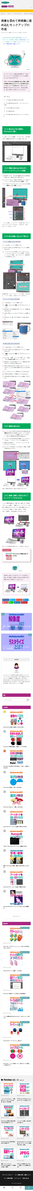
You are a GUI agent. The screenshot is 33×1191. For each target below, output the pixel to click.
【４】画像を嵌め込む (9, 111)
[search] (28, 699)
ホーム (4, 1188)
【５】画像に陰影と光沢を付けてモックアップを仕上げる (16, 115)
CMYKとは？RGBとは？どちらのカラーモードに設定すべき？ (24, 1099)
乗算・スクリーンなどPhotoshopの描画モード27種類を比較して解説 (8, 1165)
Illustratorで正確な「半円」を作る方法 (12, 787)
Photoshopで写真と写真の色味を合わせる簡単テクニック (8, 1121)
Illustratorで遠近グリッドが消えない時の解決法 (14, 993)
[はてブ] (26, 600)
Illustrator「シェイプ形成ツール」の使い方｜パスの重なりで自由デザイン (16, 1064)
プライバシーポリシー (7, 1174)
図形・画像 (22, 32)
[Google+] (19, 600)
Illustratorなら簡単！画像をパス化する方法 (13, 727)
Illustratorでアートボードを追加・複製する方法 (14, 887)
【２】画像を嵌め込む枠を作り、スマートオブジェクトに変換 (16, 104)
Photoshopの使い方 (18, 13)
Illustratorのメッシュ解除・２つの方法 (12, 970)
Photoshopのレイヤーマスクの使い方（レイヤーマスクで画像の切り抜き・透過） (24, 1143)
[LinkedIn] (17, 602)
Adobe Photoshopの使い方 (4, 6)
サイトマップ (17, 1178)
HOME (3, 13)
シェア (12, 1188)
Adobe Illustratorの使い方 (11, 6)
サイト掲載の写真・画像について (11, 43)
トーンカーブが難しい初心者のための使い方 (24, 1121)
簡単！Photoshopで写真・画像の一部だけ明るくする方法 (16, 866)
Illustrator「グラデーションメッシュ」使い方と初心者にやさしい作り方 (16, 947)
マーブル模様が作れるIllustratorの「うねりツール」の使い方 (16, 1017)
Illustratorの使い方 (25, 927)
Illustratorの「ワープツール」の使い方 (12, 1040)
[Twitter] (13, 600)
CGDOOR (19, 1183)
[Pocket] (5, 602)
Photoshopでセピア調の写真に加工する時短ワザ (8, 1142)
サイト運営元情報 (8, 1178)
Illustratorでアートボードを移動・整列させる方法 (14, 826)
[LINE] (11, 602)
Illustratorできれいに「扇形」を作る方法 (12, 807)
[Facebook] (5, 600)
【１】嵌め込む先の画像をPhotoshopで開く (14, 100)
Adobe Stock (22, 39)
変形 (26, 32)
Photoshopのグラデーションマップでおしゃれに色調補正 (16, 907)
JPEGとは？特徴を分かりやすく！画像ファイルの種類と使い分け (24, 1165)
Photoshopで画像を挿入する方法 (20, 554)
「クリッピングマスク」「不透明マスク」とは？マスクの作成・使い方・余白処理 (8, 1100)
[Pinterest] (24, 602)
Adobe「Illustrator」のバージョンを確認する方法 (15, 846)
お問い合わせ (25, 1178)
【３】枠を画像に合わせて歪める (11, 108)
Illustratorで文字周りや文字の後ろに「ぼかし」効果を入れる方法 (16, 767)
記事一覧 (9, 13)
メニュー (20, 1188)
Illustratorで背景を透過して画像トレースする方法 (14, 746)
